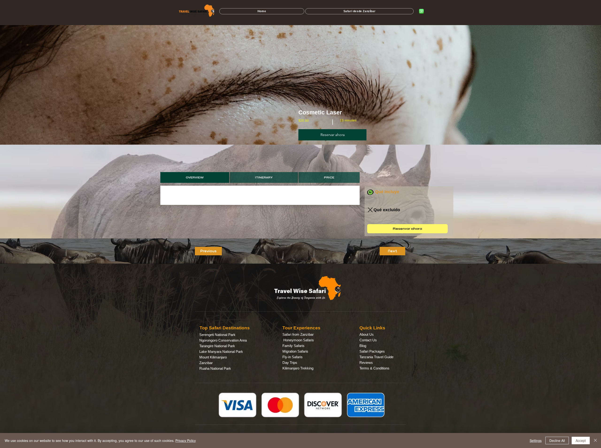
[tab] (194, 177)
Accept (581, 440)
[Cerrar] (595, 440)
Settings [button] (536, 440)
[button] (332, 134)
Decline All (557, 440)
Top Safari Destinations (225, 327)
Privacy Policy (185, 440)
